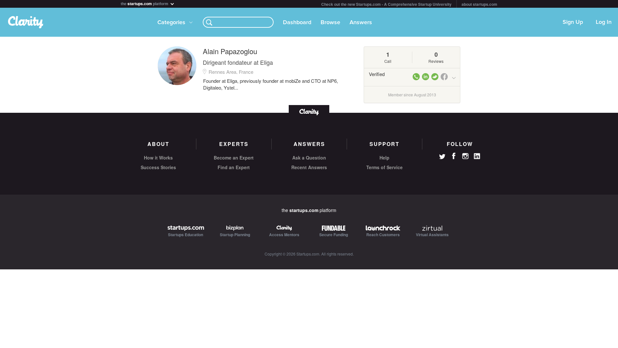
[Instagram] (465, 156)
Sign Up (573, 22)
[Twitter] (442, 157)
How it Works (158, 157)
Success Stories (158, 167)
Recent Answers (309, 167)
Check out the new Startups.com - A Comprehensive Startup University (386, 4)
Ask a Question (309, 157)
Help (384, 157)
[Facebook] (454, 156)
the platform (145, 3)
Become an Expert (234, 157)
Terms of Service (384, 167)
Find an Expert (234, 167)
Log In (604, 22)
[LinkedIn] (477, 156)
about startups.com (479, 4)
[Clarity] (309, 111)
